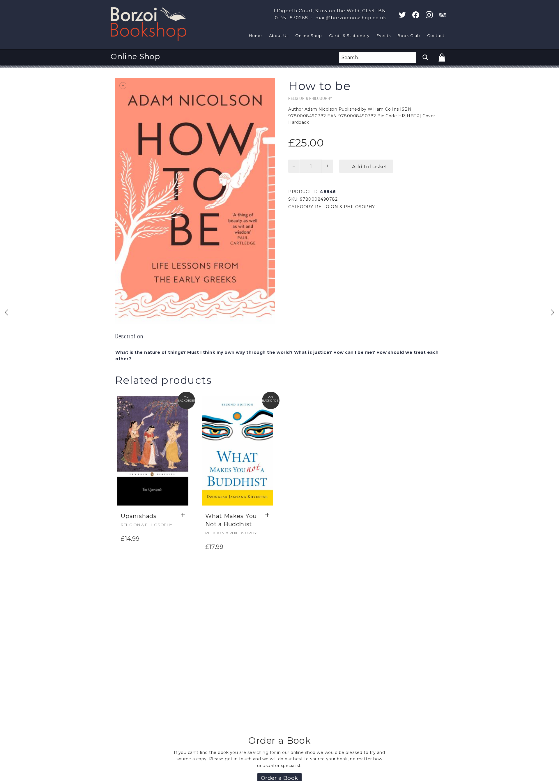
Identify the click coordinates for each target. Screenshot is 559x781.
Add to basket (369, 166)
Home (255, 35)
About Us (279, 35)
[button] (184, 515)
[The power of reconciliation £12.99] (552, 312)
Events (383, 35)
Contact (436, 35)
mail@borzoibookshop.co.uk (350, 17)
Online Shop (308, 35)
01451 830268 (291, 17)
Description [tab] (129, 336)
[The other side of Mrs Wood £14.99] (6, 312)
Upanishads (139, 516)
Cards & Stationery (349, 35)
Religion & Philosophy (310, 98)
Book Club (408, 35)
